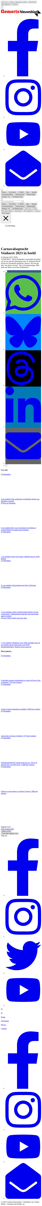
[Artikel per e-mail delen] (23, 463)
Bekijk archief (6, 831)
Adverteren (5, 1021)
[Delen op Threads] (23, 385)
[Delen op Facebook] (6, 271)
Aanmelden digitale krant (10, 833)
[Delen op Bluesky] (23, 349)
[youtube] (23, 149)
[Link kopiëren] (6, 465)
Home (3, 1017)
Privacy (3, 1025)
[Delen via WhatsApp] (23, 313)
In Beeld (21, 257)
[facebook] (23, 76)
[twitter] (23, 973)
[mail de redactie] (23, 186)
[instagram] (23, 117)
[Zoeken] (23, 201)
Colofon (4, 1029)
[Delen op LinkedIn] (23, 427)
